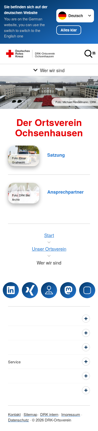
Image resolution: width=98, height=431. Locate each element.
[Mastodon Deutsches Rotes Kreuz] (68, 290)
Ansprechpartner (65, 192)
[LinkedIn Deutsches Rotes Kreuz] (11, 290)
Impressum (70, 414)
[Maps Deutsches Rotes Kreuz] (49, 290)
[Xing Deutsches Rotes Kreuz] (30, 290)
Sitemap (30, 414)
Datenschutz (18, 419)
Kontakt (14, 414)
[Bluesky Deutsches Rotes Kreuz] (87, 290)
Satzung (56, 155)
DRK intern (49, 414)
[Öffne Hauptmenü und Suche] (90, 54)
